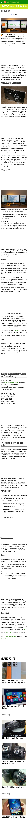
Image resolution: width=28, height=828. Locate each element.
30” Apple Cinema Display (11, 382)
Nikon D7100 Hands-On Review (12, 738)
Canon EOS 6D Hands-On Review (13, 787)
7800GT (17, 330)
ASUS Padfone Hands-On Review (13, 816)
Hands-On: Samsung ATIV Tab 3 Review (13, 707)
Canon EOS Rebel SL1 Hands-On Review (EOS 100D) (13, 762)
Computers (8, 636)
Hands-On (3, 638)
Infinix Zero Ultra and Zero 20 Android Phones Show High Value (13, 681)
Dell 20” (8, 632)
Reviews (14, 636)
